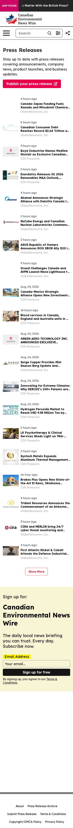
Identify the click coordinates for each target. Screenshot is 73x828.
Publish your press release (29, 84)
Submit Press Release (21, 814)
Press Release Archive (42, 806)
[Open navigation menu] (6, 33)
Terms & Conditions (53, 814)
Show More (36, 571)
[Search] (49, 33)
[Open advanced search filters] (58, 33)
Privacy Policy (54, 822)
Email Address (17, 656)
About (20, 806)
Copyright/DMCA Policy (25, 822)
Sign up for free (36, 672)
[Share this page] (67, 33)
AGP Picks (9, 5)
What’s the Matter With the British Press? (38, 5)
